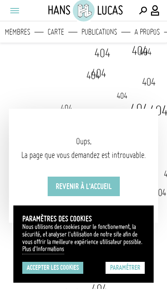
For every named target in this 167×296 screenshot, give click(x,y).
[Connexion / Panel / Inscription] (155, 10)
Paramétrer (125, 268)
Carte (56, 32)
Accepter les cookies (53, 268)
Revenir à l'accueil (84, 186)
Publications (99, 32)
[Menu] (14, 10)
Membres (17, 32)
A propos (147, 32)
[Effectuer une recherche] (143, 10)
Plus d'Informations (43, 249)
